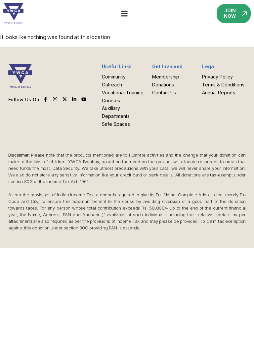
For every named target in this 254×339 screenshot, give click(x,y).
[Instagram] (55, 99)
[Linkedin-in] (74, 99)
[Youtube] (83, 99)
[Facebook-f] (45, 99)
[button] (124, 13)
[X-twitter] (64, 99)
